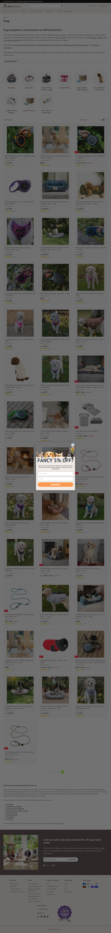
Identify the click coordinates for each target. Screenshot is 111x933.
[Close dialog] (72, 445)
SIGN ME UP (55, 484)
